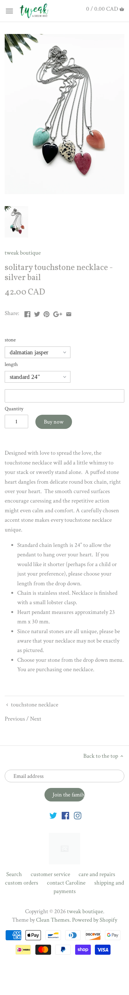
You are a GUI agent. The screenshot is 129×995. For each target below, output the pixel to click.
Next (35, 719)
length (11, 364)
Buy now (54, 421)
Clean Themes (53, 920)
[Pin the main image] (46, 313)
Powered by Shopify (94, 920)
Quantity (14, 409)
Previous (15, 719)
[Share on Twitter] (37, 313)
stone (10, 340)
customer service (50, 874)
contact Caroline (66, 883)
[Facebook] (65, 815)
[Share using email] (69, 313)
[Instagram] (77, 815)
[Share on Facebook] (27, 313)
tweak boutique (23, 253)
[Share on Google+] (57, 313)
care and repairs (97, 874)
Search (14, 874)
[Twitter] (53, 815)
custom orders (21, 883)
